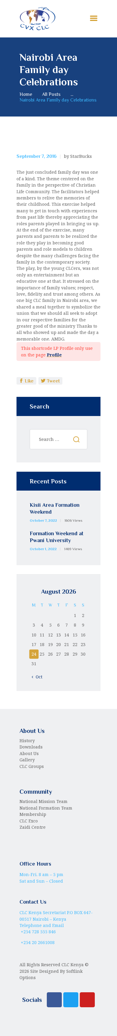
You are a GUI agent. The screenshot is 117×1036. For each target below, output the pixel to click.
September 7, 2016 (36, 156)
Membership (33, 814)
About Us (29, 753)
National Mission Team (44, 801)
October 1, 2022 (43, 549)
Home (26, 94)
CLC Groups (32, 766)
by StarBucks (78, 156)
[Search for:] (58, 439)
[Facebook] (54, 999)
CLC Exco (29, 821)
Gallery (27, 760)
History (27, 740)
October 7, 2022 (43, 520)
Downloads (31, 747)
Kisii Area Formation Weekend (55, 508)
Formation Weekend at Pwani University (56, 536)
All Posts (51, 94)
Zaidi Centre (33, 827)
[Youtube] (87, 999)
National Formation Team (46, 808)
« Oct (37, 677)
